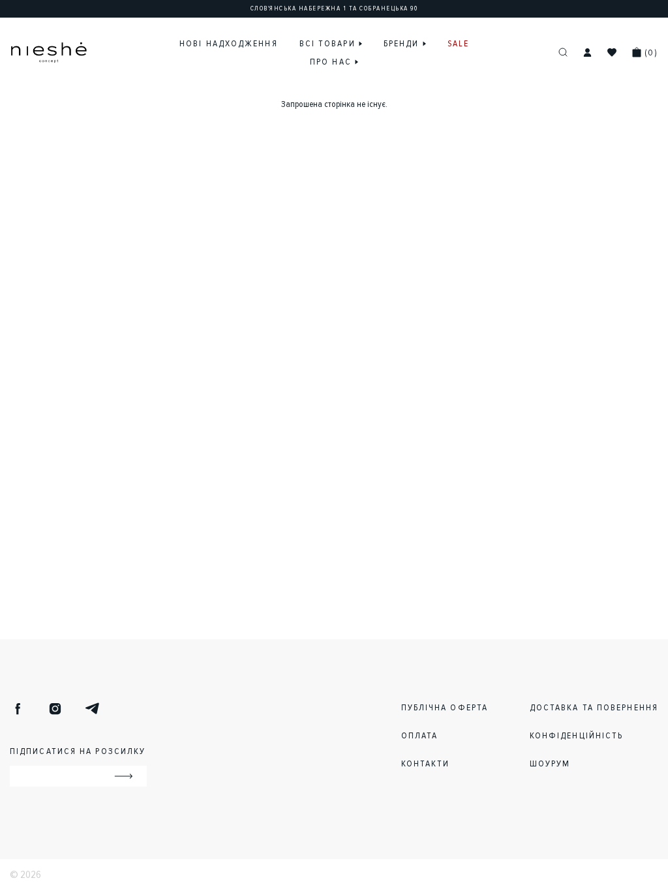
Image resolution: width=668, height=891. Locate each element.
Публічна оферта (445, 707)
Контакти (425, 763)
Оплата (419, 735)
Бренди (403, 43)
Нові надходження (228, 43)
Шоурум (550, 763)
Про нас (332, 61)
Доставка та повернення (594, 707)
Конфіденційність (577, 735)
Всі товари (329, 43)
